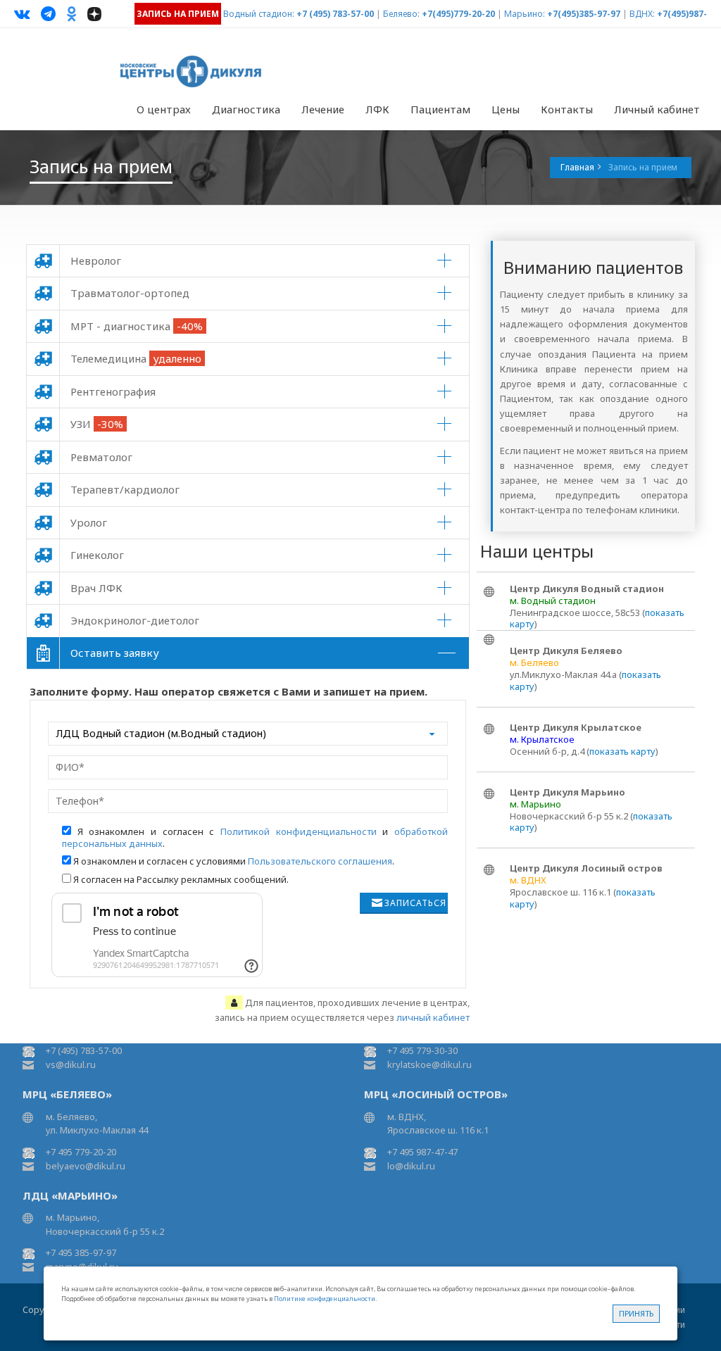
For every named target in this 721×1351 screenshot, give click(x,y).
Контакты (567, 109)
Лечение (322, 109)
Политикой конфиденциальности (298, 831)
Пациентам (440, 109)
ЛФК (377, 109)
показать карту (622, 751)
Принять (636, 1313)
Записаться (415, 903)
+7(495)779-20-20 (458, 14)
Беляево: (401, 14)
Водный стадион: (258, 14)
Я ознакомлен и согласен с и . (255, 837)
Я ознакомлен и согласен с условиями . (233, 861)
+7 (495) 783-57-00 (335, 14)
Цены (505, 109)
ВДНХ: (642, 14)
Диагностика (246, 109)
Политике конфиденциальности (324, 1298)
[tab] (248, 260)
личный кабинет (433, 1017)
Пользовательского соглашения (320, 861)
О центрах (164, 109)
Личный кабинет (657, 109)
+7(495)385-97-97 (583, 14)
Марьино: (524, 14)
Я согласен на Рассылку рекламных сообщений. (181, 879)
